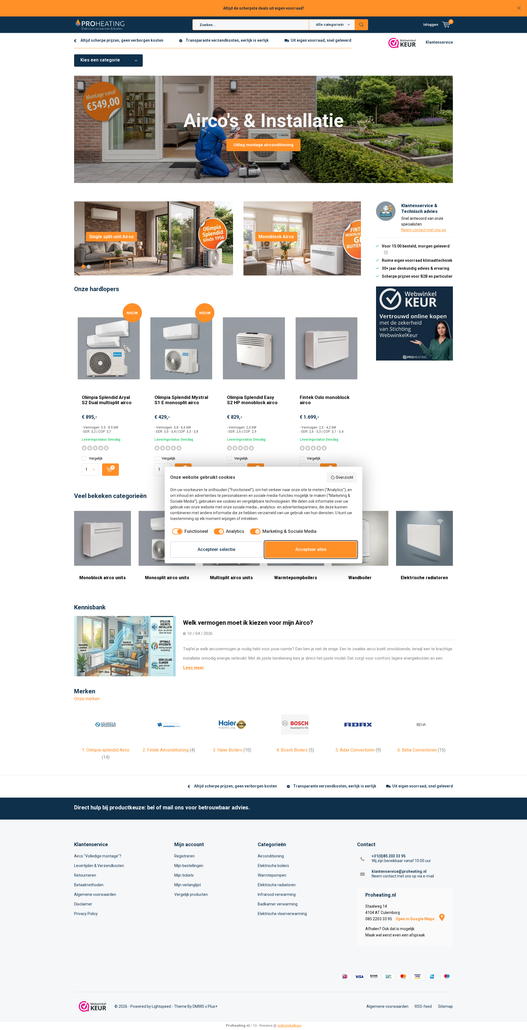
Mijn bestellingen (188, 865)
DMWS (198, 1006)
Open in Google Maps (415, 919)
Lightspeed (161, 1006)
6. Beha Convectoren (421, 750)
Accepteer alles (311, 549)
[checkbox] (189, 531)
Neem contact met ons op (423, 230)
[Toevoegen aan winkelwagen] (110, 469)
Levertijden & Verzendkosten (99, 865)
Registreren (184, 856)
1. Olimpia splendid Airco (106, 753)
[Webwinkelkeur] (402, 42)
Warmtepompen (272, 875)
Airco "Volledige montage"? (97, 856)
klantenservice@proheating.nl (399, 871)
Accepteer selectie (216, 549)
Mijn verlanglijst (187, 885)
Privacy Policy (86, 913)
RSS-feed (423, 1006)
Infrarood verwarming (277, 894)
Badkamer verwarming (278, 904)
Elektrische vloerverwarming (282, 913)
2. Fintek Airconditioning (169, 750)
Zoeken (361, 24)
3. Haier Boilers (232, 750)
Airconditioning (271, 856)
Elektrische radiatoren (424, 577)
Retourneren (85, 875)
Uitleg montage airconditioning (263, 144)
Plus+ (212, 1006)
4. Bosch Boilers (295, 750)
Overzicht (344, 477)
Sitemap (445, 1006)
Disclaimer (83, 904)
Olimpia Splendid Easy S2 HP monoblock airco (252, 400)
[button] (83, 267)
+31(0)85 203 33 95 (388, 856)
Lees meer (193, 667)
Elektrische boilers (273, 865)
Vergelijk (96, 458)
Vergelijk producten (191, 894)
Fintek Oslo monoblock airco (324, 400)
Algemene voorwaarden (95, 894)
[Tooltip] (386, 253)
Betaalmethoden (88, 885)
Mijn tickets (184, 875)
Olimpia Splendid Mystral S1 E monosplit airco (181, 400)
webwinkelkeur (289, 1025)
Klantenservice (439, 42)
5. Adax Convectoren (358, 750)
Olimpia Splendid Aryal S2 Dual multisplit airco (106, 400)
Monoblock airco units (102, 577)
